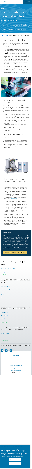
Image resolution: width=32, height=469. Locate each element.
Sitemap (16, 368)
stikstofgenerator (14, 198)
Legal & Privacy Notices (16, 361)
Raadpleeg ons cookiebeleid (18, 456)
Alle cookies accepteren (15, 459)
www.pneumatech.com (16, 370)
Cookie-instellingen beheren (16, 365)
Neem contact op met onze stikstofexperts (15, 252)
